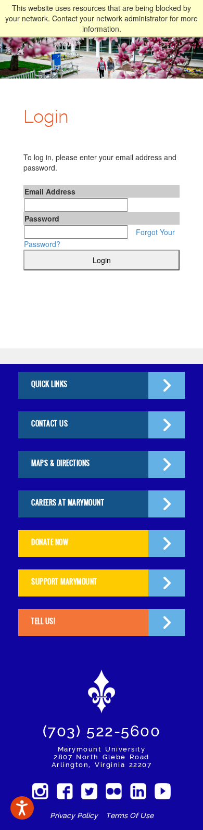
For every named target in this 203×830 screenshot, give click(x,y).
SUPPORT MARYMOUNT (64, 582)
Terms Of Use (130, 815)
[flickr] (114, 791)
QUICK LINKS (49, 384)
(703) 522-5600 (102, 731)
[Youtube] (163, 791)
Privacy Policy (74, 815)
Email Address (49, 191)
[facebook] (65, 791)
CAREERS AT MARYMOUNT (67, 503)
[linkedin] (138, 791)
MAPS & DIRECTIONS (60, 463)
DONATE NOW (49, 542)
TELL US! (43, 621)
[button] (22, 808)
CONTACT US (49, 424)
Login (102, 260)
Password (41, 218)
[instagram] (40, 791)
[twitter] (89, 791)
